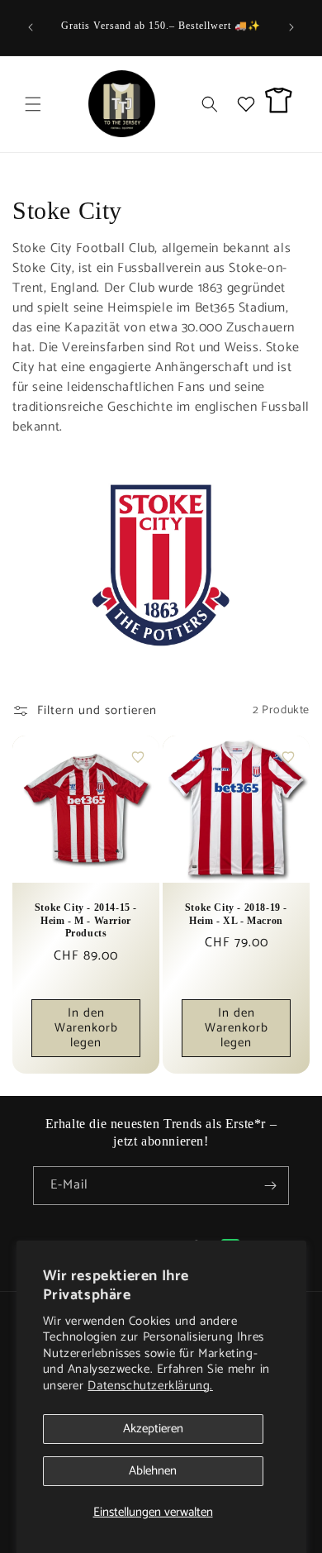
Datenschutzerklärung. (150, 1385)
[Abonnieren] (270, 1185)
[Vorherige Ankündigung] (30, 27)
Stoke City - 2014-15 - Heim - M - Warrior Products (86, 920)
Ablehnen (153, 1470)
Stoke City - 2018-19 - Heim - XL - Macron (236, 914)
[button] (33, 104)
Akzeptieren (153, 1428)
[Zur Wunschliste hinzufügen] (138, 757)
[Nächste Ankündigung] (291, 27)
